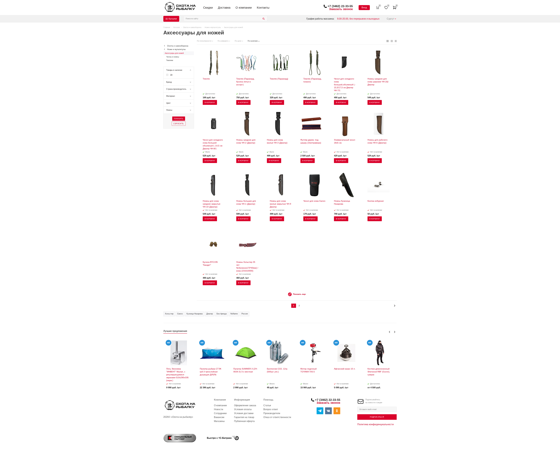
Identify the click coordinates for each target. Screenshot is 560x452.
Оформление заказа (245, 405)
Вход (364, 7)
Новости (218, 409)
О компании (244, 7)
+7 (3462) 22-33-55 (340, 6)
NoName (234, 314)
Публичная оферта (244, 421)
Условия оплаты (243, 409)
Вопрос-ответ (270, 409)
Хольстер (169, 314)
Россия (245, 314)
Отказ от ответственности (277, 417)
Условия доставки (243, 413)
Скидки (208, 7)
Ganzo (180, 314)
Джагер (209, 314)
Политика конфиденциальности (375, 424)
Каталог (173, 18)
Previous (389, 332)
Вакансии (219, 417)
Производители (271, 413)
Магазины (219, 421)
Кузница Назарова (195, 314)
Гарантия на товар (244, 417)
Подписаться (377, 417)
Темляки (169, 60)
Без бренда (222, 314)
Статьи (267, 405)
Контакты (263, 7)
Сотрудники (220, 413)
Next (394, 332)
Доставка (224, 7)
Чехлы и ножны (172, 57)
